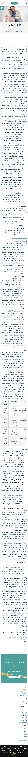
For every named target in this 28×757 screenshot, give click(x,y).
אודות (25, 731)
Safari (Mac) (21, 395)
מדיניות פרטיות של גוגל (5, 410)
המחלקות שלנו (23, 695)
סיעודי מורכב (24, 706)
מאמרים (25, 715)
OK (14, 754)
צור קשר (25, 743)
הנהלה (25, 734)
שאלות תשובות (23, 725)
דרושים (25, 736)
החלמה (25, 698)
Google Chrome (6, 393)
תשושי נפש (24, 701)
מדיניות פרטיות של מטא (5, 431)
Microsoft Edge (14, 395)
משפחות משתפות (23, 722)
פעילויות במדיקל (23, 720)
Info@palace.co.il (19, 339)
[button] (2, 8)
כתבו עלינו (24, 717)
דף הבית (25, 36)
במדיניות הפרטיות (6, 752)
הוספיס (25, 708)
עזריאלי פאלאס (23, 740)
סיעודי (25, 703)
